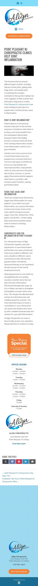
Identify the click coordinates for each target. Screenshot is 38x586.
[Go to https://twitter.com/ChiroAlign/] (21, 3)
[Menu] (19, 583)
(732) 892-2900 (19, 444)
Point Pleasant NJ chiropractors (17, 104)
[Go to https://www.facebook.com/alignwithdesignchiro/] (18, 3)
